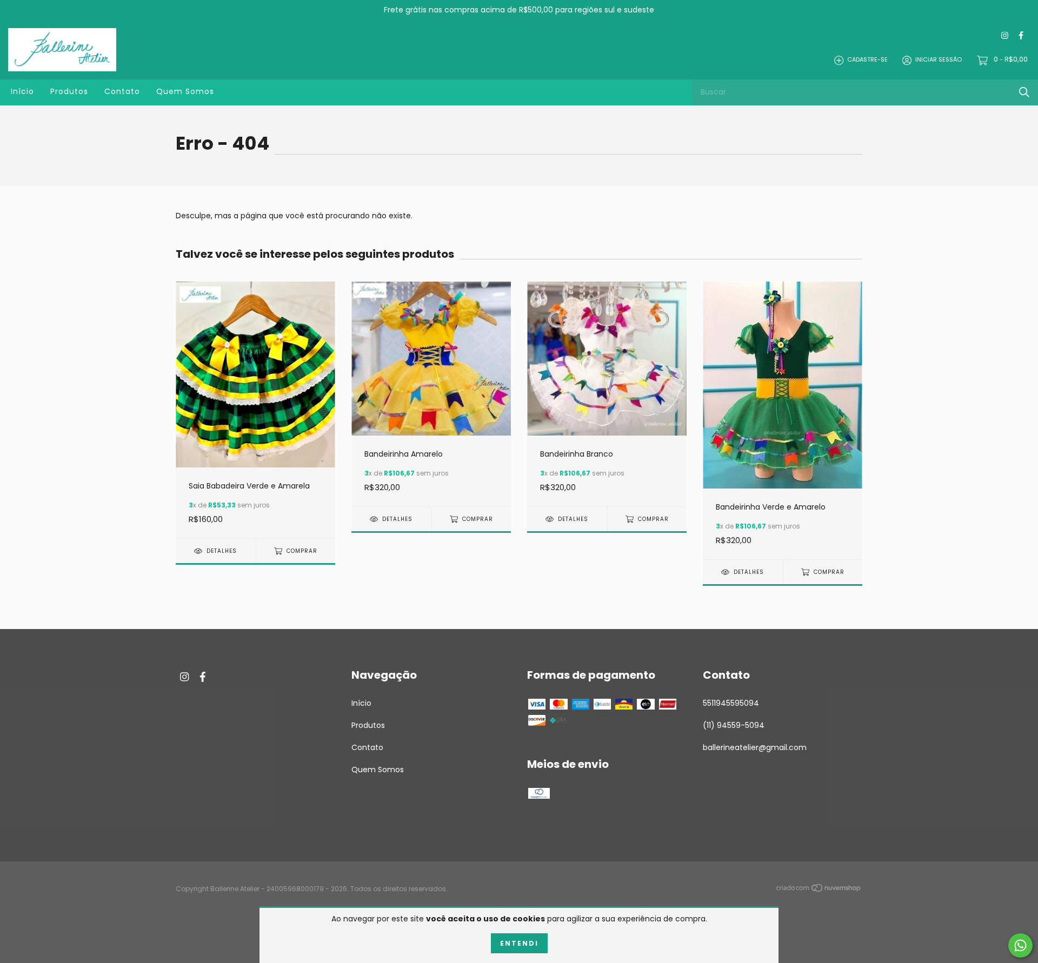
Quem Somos (185, 91)
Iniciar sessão (938, 60)
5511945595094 (731, 703)
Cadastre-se (867, 60)
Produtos (69, 91)
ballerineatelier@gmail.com (755, 747)
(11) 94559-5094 (733, 725)
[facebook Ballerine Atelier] (1021, 36)
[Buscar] (1024, 92)
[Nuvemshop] (819, 889)
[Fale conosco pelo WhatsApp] (1020, 945)
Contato (122, 91)
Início (22, 91)
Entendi (519, 943)
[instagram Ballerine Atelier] (1005, 36)
